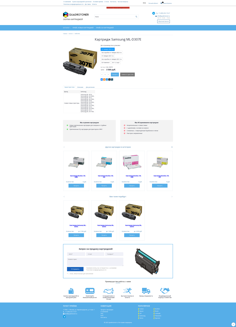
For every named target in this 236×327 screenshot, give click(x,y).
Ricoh (156, 311)
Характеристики (69, 87)
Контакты (113, 1)
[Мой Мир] (107, 79)
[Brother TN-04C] (104, 162)
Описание (80, 87)
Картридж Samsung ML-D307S (105, 225)
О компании (67, 1)
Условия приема (98, 1)
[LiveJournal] (112, 79)
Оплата (94, 4)
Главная (65, 33)
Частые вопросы (123, 1)
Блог (102, 315)
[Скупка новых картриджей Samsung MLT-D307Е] (80, 60)
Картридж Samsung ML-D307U (133, 225)
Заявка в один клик (127, 74)
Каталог (66, 28)
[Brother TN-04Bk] (76, 162)
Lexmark (157, 313)
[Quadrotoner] (76, 15)
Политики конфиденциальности (96, 270)
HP (141, 313)
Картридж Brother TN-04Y (161, 176)
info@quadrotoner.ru (163, 16)
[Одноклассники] (104, 79)
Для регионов (90, 87)
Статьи (106, 1)
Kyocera (157, 318)
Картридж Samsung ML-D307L (78, 225)
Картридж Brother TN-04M (133, 176)
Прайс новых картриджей (83, 28)
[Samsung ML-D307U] (132, 212)
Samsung (142, 316)
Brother (157, 309)
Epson (141, 311)
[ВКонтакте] (102, 79)
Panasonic (158, 316)
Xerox (141, 318)
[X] (109, 79)
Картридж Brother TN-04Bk (78, 176)
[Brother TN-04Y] (160, 162)
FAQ (102, 313)
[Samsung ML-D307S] (104, 212)
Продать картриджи (107, 310)
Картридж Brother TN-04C (105, 176)
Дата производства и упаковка (110, 45)
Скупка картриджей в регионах (82, 1)
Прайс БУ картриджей (105, 28)
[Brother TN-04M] (132, 162)
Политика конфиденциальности (73, 4)
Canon (142, 309)
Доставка (88, 4)
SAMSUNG (77, 33)
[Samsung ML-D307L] (76, 212)
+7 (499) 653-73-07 (164, 13)
